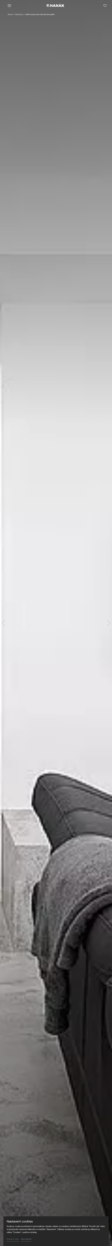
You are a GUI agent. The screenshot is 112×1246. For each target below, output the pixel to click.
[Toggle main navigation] (9, 5)
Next (108, 623)
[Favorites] (105, 5)
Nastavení (26, 1239)
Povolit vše (13, 1239)
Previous (3, 623)
